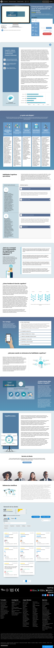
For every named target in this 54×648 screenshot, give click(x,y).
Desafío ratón (35, 618)
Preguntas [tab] (13, 518)
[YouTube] (48, 595)
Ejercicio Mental (45, 622)
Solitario (24, 607)
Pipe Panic (24, 605)
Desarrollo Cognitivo (45, 611)
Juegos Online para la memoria (47, 623)
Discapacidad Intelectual (5, 611)
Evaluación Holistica (15, 607)
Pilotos (13, 606)
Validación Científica (20, 1)
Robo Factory (25, 608)
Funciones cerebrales (4, 612)
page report (12, 525)
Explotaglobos (35, 608)
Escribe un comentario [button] (46, 516)
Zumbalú (34, 607)
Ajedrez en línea (25, 601)
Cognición (2, 608)
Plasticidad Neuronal (4, 606)
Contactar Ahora (27, 462)
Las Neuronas (3, 605)
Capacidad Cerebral (4, 607)
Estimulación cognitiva (46, 616)
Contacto (48, 642)
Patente (43, 606)
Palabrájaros (35, 625)
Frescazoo (34, 612)
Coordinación (3, 614)
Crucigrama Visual (26, 614)
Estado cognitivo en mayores (17, 612)
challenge (23, 525)
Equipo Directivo (16, 642)
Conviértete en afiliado (34, 642)
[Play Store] (41, 590)
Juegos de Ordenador (15, 603)
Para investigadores (45, 604)
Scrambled (24, 621)
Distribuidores (44, 608)
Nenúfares (34, 622)
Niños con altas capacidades (47, 627)
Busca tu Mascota (26, 622)
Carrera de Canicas (26, 619)
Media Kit (29, 642)
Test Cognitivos (5, 1)
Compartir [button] (7, 542)
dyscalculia (18, 525)
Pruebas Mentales (45, 615)
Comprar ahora (47, 33)
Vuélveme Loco (25, 613)
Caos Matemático (26, 618)
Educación (44, 605)
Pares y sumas (35, 615)
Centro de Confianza (13, 643)
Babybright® (44, 607)
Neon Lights (25, 612)
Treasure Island (25, 611)
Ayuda (51, 642)
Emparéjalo (25, 615)
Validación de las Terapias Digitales (16, 602)
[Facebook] (43, 595)
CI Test (43, 630)
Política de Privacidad (10, 642)
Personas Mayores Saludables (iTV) (17, 609)
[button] (14, 543)
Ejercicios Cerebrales (45, 612)
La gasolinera (35, 614)
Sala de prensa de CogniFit (23, 642)
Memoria (2, 615)
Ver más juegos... (36, 626)
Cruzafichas (35, 621)
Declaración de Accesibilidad (5, 643)
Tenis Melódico (25, 620)
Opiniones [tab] (5, 518)
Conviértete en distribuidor (42, 642)
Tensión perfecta (35, 619)
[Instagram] (50, 595)
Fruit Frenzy (25, 604)
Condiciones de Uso (3, 642)
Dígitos (34, 606)
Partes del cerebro (4, 604)
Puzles (34, 604)
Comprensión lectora (45, 626)
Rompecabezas (35, 613)
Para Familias (44, 601)
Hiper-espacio (35, 611)
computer (28, 525)
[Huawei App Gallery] (34, 590)
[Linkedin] (52, 595)
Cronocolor (25, 625)
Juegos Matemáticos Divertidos (46, 625)
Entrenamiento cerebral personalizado (46, 619)
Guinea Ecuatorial (4, 645)
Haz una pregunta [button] (36, 516)
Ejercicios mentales (45, 617)
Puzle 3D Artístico (26, 626)
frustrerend (6, 525)
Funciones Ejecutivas (4, 613)
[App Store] (49, 590)
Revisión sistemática (15, 613)
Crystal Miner (25, 606)
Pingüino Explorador (36, 605)
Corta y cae (34, 620)
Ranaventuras (35, 601)
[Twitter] (45, 595)
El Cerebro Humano (4, 601)
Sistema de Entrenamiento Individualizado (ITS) (46, 614)
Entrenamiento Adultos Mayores (16, 611)
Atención (2, 618)
